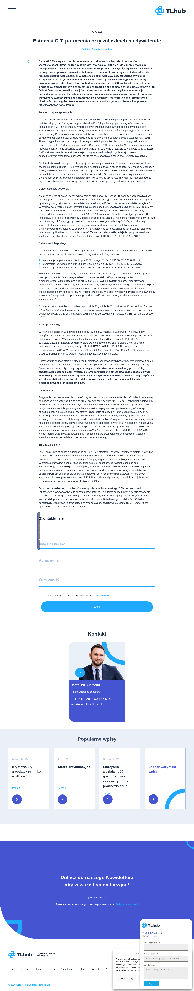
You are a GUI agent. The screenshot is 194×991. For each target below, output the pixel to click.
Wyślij (97, 607)
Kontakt (95, 969)
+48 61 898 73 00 (82, 699)
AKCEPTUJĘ (126, 978)
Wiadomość (149, 965)
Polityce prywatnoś (100, 595)
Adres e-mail (151, 954)
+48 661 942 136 (103, 699)
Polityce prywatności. (126, 904)
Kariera (51, 969)
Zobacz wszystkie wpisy (162, 769)
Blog (82, 969)
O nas (11, 969)
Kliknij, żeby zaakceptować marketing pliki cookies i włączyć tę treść (39, 531)
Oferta (37, 969)
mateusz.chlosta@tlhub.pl (88, 704)
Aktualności (67, 969)
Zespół (24, 969)
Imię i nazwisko (152, 943)
